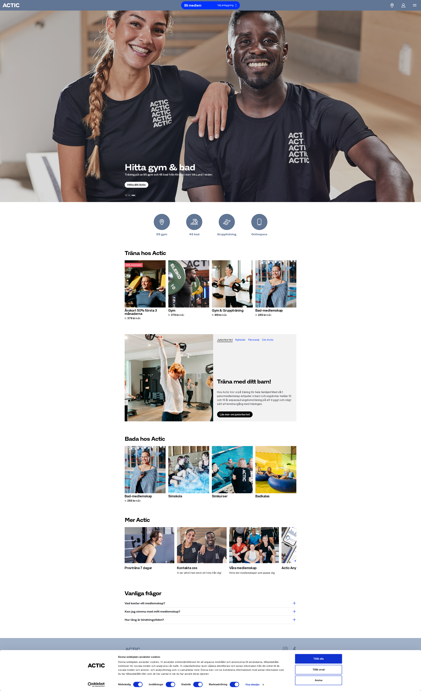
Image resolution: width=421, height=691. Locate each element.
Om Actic (268, 339)
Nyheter (240, 339)
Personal (253, 339)
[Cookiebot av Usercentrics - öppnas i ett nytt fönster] (96, 684)
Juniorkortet (225, 339)
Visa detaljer (252, 684)
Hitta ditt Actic (136, 184)
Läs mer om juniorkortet (235, 414)
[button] (126, 195)
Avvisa (318, 680)
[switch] (170, 684)
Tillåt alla (318, 658)
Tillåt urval (319, 669)
